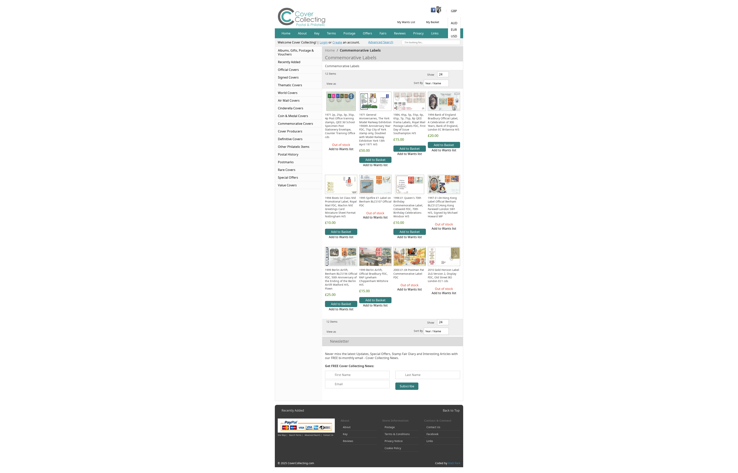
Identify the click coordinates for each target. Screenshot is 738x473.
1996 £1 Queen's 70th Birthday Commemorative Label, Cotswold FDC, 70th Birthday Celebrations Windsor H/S (408, 207)
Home (330, 50)
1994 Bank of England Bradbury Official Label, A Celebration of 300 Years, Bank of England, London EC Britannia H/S (443, 122)
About (347, 427)
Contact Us (328, 435)
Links (429, 441)
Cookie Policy (393, 448)
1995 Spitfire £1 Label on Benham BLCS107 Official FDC (375, 201)
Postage (390, 427)
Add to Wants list (341, 149)
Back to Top (451, 410)
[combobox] (431, 42)
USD (454, 36)
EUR (454, 30)
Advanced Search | (313, 435)
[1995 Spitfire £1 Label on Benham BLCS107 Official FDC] (375, 184)
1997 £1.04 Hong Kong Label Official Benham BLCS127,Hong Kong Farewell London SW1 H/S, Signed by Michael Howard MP (443, 207)
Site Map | (283, 435)
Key (345, 434)
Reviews (348, 441)
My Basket (432, 22)
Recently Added (293, 410)
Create (337, 42)
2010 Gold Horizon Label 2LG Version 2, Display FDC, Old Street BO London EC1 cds (443, 275)
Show (430, 74)
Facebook (432, 434)
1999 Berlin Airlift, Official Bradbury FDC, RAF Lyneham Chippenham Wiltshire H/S (373, 277)
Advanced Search (380, 42)
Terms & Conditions (397, 434)
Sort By (418, 83)
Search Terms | (296, 435)
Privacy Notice (394, 441)
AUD (454, 23)
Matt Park (454, 463)
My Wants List (406, 22)
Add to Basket (375, 160)
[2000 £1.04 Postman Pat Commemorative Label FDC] (409, 256)
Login (324, 42)
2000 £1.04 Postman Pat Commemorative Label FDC (408, 273)
